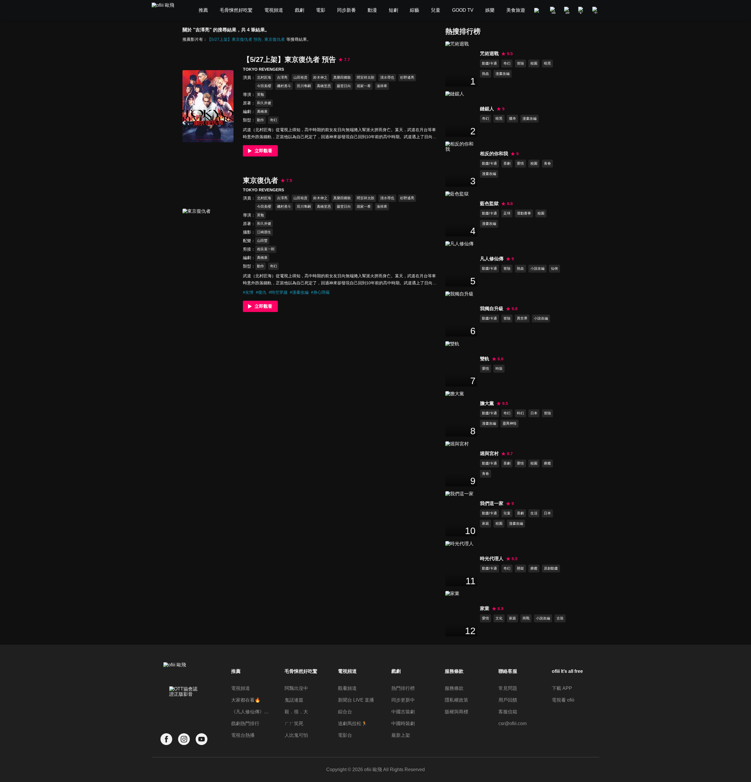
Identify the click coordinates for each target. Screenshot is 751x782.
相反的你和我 (494, 153)
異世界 (522, 318)
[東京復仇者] (208, 245)
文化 (499, 618)
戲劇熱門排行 (245, 723)
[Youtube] (201, 739)
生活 (533, 513)
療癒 (547, 463)
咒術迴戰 (489, 53)
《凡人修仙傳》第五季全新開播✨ (250, 711)
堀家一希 (364, 86)
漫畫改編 (502, 74)
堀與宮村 (489, 453)
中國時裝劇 (403, 723)
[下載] (581, 10)
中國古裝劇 (403, 711)
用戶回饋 (507, 699)
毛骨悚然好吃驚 (301, 671)
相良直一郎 (266, 249)
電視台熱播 (243, 735)
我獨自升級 (491, 308)
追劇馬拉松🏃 (352, 723)
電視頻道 (240, 688)
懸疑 (520, 568)
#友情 (248, 292)
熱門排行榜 (403, 688)
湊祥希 (382, 86)
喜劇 (506, 163)
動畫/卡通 (489, 63)
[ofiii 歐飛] (166, 10)
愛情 (520, 163)
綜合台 (345, 711)
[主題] (595, 10)
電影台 (345, 735)
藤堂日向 (344, 86)
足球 (506, 213)
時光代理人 (491, 558)
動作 (260, 120)
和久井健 (264, 103)
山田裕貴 (300, 77)
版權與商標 (456, 711)
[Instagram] (184, 739)
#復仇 (261, 292)
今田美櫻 (264, 86)
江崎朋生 (264, 232)
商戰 (526, 618)
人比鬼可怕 (296, 735)
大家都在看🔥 (246, 699)
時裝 (499, 368)
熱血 (485, 74)
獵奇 (512, 118)
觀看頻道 (347, 688)
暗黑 (547, 63)
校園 (533, 63)
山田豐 (262, 241)
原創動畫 (551, 568)
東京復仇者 (274, 39)
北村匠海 (264, 77)
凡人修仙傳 (491, 258)
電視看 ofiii (563, 699)
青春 (547, 163)
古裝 (560, 618)
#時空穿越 (278, 292)
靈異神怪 (510, 423)
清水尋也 (387, 77)
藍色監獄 (489, 203)
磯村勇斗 (284, 86)
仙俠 (554, 268)
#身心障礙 (320, 292)
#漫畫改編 (299, 292)
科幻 (520, 413)
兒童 (506, 513)
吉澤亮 (282, 77)
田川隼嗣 (304, 86)
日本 (533, 413)
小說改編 (537, 268)
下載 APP (562, 688)
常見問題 (507, 688)
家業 (484, 608)
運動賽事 (524, 213)
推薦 (236, 671)
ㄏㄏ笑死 (294, 723)
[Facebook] (166, 739)
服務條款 (454, 688)
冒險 (520, 63)
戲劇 (396, 671)
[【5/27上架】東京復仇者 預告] (208, 106)
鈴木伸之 (320, 77)
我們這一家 (491, 503)
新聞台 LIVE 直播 (356, 699)
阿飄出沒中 (296, 688)
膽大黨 (487, 403)
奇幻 (273, 120)
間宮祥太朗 (365, 77)
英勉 (260, 94)
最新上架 (400, 735)
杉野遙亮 (407, 77)
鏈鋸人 (487, 108)
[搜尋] (553, 10)
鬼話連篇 (294, 699)
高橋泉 (262, 111)
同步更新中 (403, 699)
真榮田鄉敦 (342, 77)
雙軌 (484, 358)
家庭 (485, 523)
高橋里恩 (324, 86)
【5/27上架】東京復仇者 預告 (234, 39)
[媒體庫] (567, 10)
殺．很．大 (296, 711)
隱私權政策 (456, 699)
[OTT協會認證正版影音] (184, 704)
